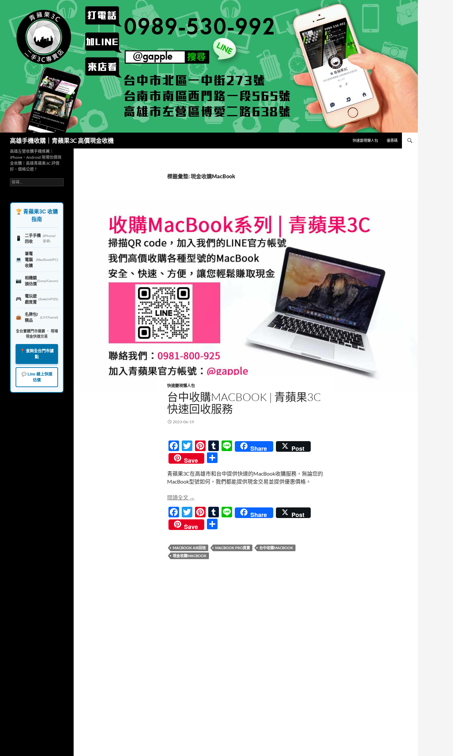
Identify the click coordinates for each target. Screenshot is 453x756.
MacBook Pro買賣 (232, 548)
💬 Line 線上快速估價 (37, 377)
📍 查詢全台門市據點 (37, 354)
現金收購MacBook (190, 555)
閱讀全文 (181, 497)
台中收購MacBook (276, 548)
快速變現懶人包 (365, 140)
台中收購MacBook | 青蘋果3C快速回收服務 (244, 403)
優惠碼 (392, 140)
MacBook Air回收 (189, 548)
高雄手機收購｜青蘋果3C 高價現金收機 (62, 140)
